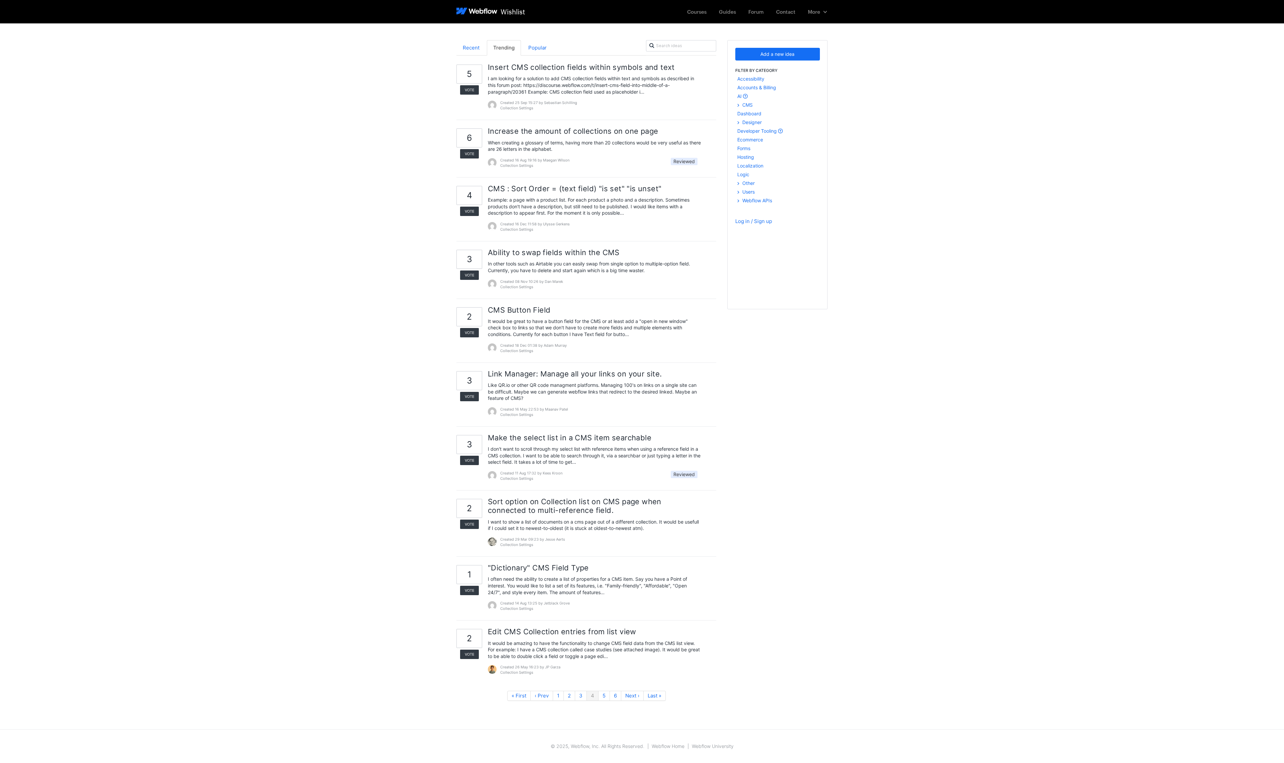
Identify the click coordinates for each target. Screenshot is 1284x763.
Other (748, 183)
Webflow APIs (756, 200)
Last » (654, 695)
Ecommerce (750, 139)
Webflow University (713, 746)
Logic (743, 174)
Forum (756, 11)
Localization (750, 166)
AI (740, 96)
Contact (785, 11)
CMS (747, 105)
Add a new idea (777, 54)
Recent (471, 47)
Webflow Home (668, 746)
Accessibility (750, 79)
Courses (697, 11)
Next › (632, 695)
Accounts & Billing (756, 87)
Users (748, 192)
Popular (537, 47)
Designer (751, 122)
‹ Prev (542, 695)
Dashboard (749, 113)
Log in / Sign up (753, 221)
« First (519, 695)
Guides (727, 11)
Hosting (745, 157)
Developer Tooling (757, 131)
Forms (743, 148)
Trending (504, 47)
